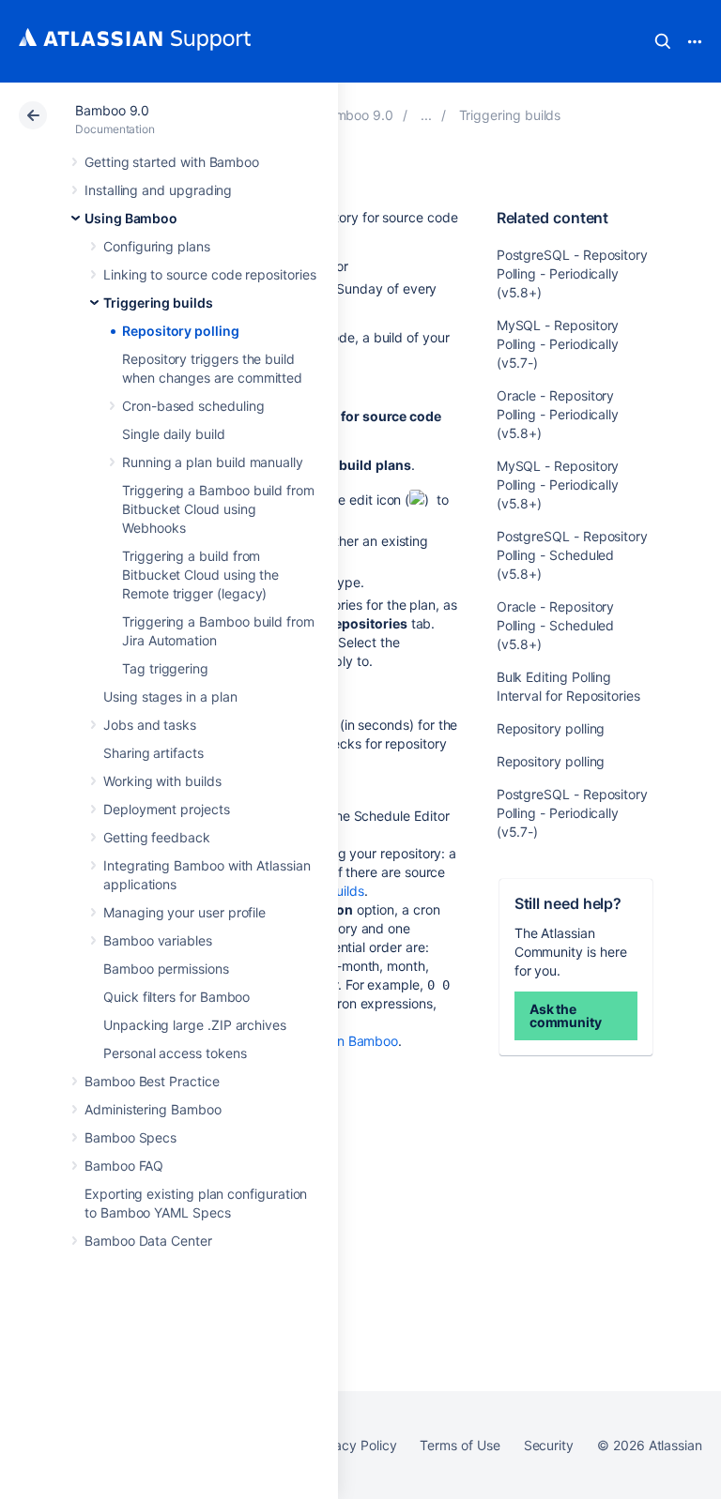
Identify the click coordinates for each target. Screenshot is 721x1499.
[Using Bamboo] (426, 115)
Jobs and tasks (149, 725)
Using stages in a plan (170, 696)
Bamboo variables (157, 940)
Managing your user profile (184, 912)
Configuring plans (156, 246)
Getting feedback (156, 837)
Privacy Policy (353, 1445)
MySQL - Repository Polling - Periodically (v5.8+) (558, 484)
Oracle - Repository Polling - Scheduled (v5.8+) (556, 625)
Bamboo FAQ (123, 1165)
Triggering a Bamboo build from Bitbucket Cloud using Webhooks (218, 509)
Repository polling (180, 331)
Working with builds (162, 781)
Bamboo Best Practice (152, 1081)
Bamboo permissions (166, 969)
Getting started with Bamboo (171, 162)
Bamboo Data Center (148, 1241)
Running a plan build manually (212, 462)
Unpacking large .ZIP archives (194, 1025)
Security (549, 1445)
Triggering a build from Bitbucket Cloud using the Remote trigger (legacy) (200, 574)
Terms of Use (459, 1445)
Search (663, 41)
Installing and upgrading (158, 190)
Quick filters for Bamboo (176, 997)
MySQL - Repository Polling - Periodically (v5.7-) (558, 344)
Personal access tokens (174, 1053)
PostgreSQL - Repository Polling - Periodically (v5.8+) (572, 273)
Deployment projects (166, 809)
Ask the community (565, 1015)
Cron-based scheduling (193, 406)
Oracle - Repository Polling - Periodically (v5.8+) (558, 414)
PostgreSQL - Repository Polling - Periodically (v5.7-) (572, 813)
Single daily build (173, 434)
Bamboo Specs (130, 1137)
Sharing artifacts (153, 753)
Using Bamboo (130, 218)
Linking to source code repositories (209, 274)
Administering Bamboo (153, 1109)
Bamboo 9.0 (112, 110)
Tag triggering (165, 668)
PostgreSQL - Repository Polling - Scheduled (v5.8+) (572, 555)
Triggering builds (158, 302)
